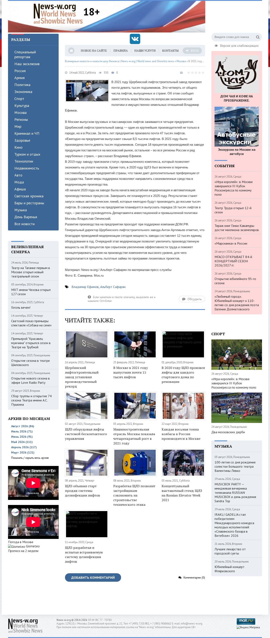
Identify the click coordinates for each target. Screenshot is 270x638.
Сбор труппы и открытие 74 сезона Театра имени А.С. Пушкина (31, 400)
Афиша (20, 189)
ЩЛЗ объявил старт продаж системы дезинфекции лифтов (82, 491)
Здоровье (22, 140)
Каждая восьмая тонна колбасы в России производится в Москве (181, 434)
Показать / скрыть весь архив (30, 458)
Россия (20, 70)
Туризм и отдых (27, 154)
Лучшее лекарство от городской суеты (230, 551)
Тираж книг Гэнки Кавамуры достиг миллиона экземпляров (237, 227)
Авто (18, 175)
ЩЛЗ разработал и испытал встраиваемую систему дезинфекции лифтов (84, 554)
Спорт (19, 98)
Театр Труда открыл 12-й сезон (233, 210)
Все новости (24, 223)
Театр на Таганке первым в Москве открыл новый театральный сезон (30, 272)
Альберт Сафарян (113, 287)
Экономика (23, 91)
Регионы (21, 119)
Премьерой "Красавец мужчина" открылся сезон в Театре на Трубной (31, 342)
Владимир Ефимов (85, 287)
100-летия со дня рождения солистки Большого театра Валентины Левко (235, 466)
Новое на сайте (94, 50)
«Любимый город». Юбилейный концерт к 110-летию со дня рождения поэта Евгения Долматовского (237, 302)
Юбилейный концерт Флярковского (229, 569)
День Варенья (25, 216)
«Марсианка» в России (231, 243)
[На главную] (58, 13)
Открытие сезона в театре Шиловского (30, 362)
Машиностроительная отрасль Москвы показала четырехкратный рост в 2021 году (134, 436)
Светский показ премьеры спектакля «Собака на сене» (31, 323)
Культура (21, 105)
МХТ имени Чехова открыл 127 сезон (31, 292)
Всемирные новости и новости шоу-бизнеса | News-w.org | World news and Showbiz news (119, 61)
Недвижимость (26, 168)
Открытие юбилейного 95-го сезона (235, 281)
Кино (18, 147)
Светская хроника (28, 196)
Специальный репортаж (25, 54)
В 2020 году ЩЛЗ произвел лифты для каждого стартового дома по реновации (183, 374)
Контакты (170, 50)
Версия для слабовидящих (239, 45)
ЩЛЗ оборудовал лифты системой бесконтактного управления (86, 434)
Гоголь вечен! (20, 307)
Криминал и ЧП (26, 133)
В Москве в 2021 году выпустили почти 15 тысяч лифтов (130, 372)
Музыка (20, 209)
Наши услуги (145, 50)
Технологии (23, 161)
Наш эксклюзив (26, 63)
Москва (20, 112)
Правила (120, 50)
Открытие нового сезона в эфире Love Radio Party (30, 380)
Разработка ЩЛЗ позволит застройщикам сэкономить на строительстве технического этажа (134, 495)
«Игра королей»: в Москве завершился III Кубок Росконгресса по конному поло (234, 188)
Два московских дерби (228, 432)
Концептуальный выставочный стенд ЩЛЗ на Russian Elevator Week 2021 (182, 493)
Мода (19, 182)
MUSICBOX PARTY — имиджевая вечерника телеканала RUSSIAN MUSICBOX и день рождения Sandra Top (235, 492)
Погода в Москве (20, 542)
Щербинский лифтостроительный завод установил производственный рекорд (82, 377)
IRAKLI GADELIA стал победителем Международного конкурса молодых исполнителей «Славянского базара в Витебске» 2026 (234, 525)
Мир (17, 126)
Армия (19, 77)
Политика (22, 84)
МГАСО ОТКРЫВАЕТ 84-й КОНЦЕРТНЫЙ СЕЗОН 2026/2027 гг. (233, 261)
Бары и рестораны (29, 203)
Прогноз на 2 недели (23, 551)
